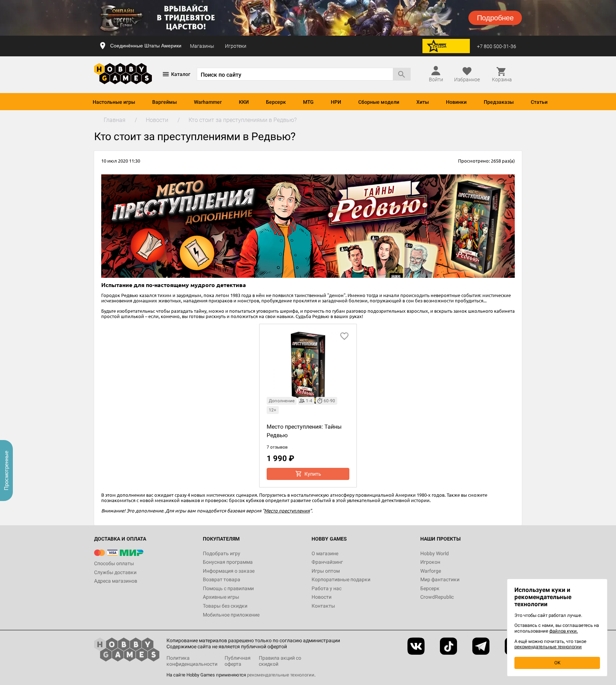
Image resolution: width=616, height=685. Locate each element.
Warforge (430, 571)
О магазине (325, 553)
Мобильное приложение (231, 615)
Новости (322, 597)
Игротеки (235, 46)
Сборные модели (378, 102)
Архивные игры (221, 597)
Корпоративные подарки (341, 579)
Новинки (456, 102)
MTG (308, 102)
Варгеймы (164, 102)
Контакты (323, 606)
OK (557, 662)
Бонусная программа (228, 562)
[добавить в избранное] (344, 336)
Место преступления (287, 510)
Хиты (422, 102)
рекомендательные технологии (280, 675)
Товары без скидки (225, 606)
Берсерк (276, 102)
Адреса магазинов (115, 581)
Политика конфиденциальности (191, 661)
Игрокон (430, 562)
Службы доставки (115, 572)
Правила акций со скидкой (280, 661)
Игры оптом (326, 571)
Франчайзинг (327, 562)
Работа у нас (327, 588)
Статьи (539, 102)
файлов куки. (563, 631)
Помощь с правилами (228, 588)
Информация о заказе (229, 571)
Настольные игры (114, 102)
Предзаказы (499, 102)
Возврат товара (221, 579)
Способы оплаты (114, 563)
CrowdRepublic (437, 597)
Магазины (202, 46)
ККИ (244, 102)
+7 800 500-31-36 (496, 46)
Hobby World (434, 553)
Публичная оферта (238, 661)
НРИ (336, 102)
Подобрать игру (221, 553)
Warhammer (208, 102)
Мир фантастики (440, 579)
